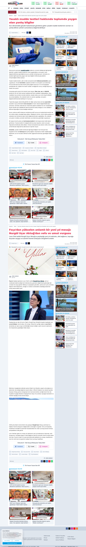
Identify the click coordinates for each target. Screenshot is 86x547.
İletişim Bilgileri (71, 538)
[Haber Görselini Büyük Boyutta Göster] (31, 51)
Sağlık (48, 8)
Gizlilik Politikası (60, 537)
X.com (32, 142)
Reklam (46, 540)
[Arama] (77, 8)
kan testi (14, 153)
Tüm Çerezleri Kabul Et (12, 543)
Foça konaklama (34, 454)
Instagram (45, 142)
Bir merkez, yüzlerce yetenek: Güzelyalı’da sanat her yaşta (32, 12)
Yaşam (58, 8)
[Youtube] (74, 529)
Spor (43, 8)
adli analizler (24, 150)
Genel (21, 8)
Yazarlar (65, 8)
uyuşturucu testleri (29, 147)
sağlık (40, 150)
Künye (45, 537)
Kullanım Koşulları (60, 535)
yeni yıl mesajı (46, 451)
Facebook (20, 142)
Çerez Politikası (60, 540)
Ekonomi (38, 8)
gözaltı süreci (15, 150)
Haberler (11, 15)
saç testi (21, 153)
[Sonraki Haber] (76, 12)
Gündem (15, 8)
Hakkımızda (47, 535)
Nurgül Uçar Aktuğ (14, 243)
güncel (47, 150)
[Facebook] (67, 529)
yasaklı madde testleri (14, 33)
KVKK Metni (71, 536)
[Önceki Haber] (75, 12)
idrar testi (33, 150)
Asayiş (32, 8)
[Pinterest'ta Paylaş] (49, 160)
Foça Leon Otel (27, 451)
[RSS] (77, 529)
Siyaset (26, 8)
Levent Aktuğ (24, 454)
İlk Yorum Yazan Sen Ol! (32, 164)
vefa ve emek (15, 454)
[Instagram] (72, 529)
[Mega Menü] (9, 8)
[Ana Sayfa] (11, 8)
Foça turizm (36, 451)
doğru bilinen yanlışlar (41, 147)
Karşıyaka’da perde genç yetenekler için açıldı (64, 12)
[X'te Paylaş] (30, 33)
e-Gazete (71, 8)
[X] (69, 529)
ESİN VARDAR (15, 66)
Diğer (53, 8)
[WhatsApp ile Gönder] (52, 160)
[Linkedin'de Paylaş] (47, 160)
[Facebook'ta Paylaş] (27, 33)
